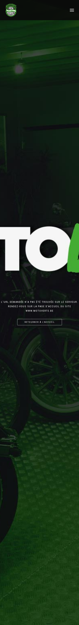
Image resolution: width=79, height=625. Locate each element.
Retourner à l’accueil (40, 322)
